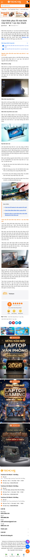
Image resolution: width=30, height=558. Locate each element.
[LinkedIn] (19, 322)
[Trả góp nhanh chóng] (22, 331)
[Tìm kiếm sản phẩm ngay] (27, 5)
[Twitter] (16, 322)
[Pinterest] (13, 322)
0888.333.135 (5, 525)
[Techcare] (14, 2)
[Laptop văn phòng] (15, 357)
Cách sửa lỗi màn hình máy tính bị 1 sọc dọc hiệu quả (16, 49)
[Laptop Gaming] (15, 401)
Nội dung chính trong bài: (8, 43)
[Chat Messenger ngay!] (27, 541)
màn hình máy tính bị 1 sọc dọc (9, 319)
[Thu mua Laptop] (8, 331)
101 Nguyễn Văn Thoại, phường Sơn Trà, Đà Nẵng (12, 501)
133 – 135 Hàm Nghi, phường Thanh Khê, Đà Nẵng (13, 478)
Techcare (5, 25)
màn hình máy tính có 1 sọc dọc (15, 316)
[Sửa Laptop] (8, 14)
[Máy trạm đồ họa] (15, 445)
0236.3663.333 (14, 494)
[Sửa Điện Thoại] (22, 14)
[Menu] (2, 2)
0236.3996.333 (14, 483)
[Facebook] (10, 322)
